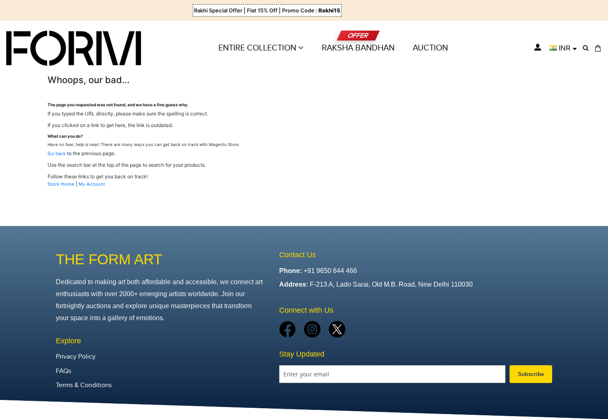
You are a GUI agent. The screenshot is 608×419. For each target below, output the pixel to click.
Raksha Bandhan (358, 48)
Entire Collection (258, 48)
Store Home (61, 184)
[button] (563, 48)
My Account (92, 184)
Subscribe (531, 374)
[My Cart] (598, 48)
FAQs (63, 371)
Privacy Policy (76, 357)
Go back (57, 153)
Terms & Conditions (84, 385)
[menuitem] (430, 48)
